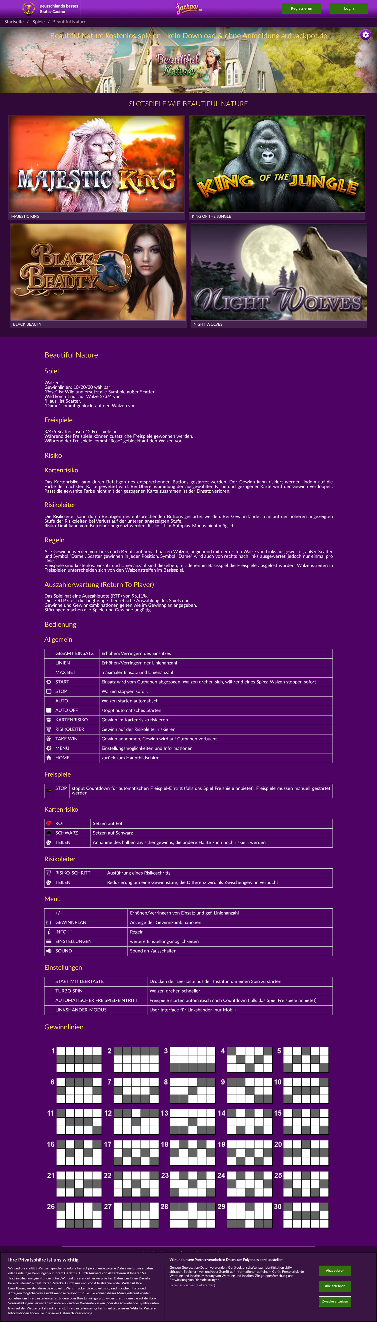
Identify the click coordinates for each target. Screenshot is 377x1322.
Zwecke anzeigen (335, 1301)
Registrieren (301, 9)
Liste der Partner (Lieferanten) (192, 1285)
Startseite (14, 22)
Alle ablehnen (335, 1286)
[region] (188, 1287)
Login (349, 9)
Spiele (39, 22)
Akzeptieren (335, 1271)
